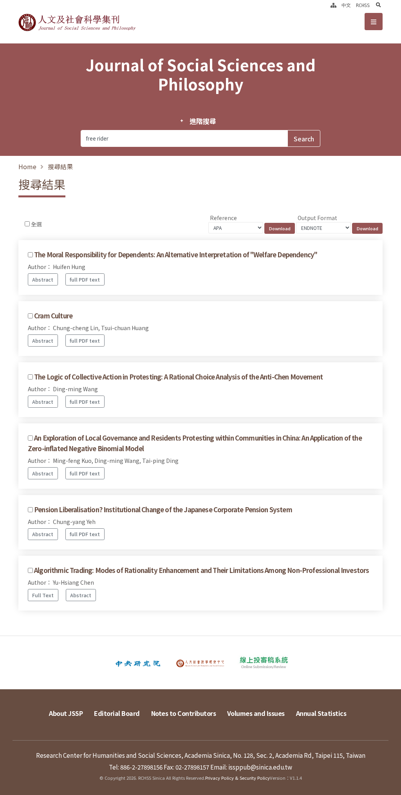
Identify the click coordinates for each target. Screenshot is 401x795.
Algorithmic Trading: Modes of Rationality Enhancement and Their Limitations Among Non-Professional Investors (201, 570)
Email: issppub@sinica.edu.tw (251, 766)
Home (27, 166)
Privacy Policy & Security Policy (237, 778)
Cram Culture (53, 315)
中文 (346, 5)
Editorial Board (117, 713)
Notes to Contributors (183, 713)
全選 (36, 224)
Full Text (43, 595)
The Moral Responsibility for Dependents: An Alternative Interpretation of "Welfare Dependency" (175, 254)
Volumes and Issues (256, 713)
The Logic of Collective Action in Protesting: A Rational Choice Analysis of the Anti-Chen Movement (178, 376)
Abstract (42, 279)
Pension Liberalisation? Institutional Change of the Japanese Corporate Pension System (163, 509)
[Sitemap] (333, 5)
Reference (223, 218)
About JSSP (66, 713)
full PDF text (85, 279)
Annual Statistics (321, 713)
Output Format (317, 218)
